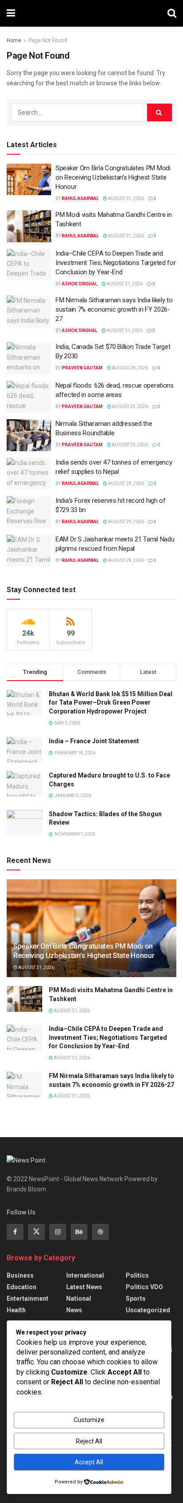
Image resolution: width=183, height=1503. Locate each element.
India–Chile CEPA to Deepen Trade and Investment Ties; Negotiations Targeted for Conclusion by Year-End (115, 262)
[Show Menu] (11, 13)
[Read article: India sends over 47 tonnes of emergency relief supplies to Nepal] (29, 474)
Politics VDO (144, 1287)
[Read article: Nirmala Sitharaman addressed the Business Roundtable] (29, 435)
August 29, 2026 (129, 367)
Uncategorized (148, 1310)
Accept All (89, 1462)
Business (20, 1275)
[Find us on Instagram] (57, 1232)
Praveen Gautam (82, 367)
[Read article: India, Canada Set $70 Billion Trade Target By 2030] (29, 358)
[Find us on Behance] (79, 1232)
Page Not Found (47, 40)
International (85, 1275)
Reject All (89, 1441)
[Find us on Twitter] (36, 1232)
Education (21, 1287)
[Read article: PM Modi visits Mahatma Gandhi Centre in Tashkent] (29, 226)
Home (14, 40)
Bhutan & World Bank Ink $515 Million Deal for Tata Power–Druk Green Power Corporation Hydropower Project (110, 702)
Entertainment (27, 1298)
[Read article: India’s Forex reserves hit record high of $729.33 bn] (29, 512)
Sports (136, 1298)
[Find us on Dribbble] (100, 1232)
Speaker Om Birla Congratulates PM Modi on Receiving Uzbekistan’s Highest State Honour (113, 177)
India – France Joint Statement (94, 741)
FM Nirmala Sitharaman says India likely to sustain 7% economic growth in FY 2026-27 (114, 309)
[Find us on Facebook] (15, 1232)
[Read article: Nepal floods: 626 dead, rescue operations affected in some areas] (29, 397)
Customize (89, 1419)
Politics (137, 1275)
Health (16, 1310)
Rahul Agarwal (80, 198)
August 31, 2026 (125, 198)
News (74, 1310)
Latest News (84, 1287)
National (78, 1298)
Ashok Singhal (79, 283)
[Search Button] (171, 13)
